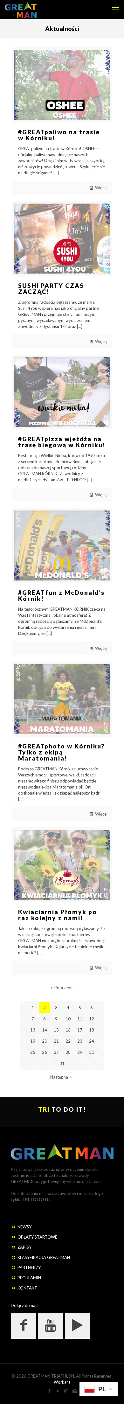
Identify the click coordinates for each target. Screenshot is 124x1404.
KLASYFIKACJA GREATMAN (43, 1257)
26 (44, 1052)
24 (91, 1041)
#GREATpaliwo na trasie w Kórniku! (59, 135)
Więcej (101, 187)
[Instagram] (66, 1391)
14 (44, 1029)
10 (68, 1018)
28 (68, 1052)
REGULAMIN (29, 1277)
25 (32, 1052)
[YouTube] (57, 1391)
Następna (59, 1077)
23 (79, 1041)
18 (91, 1029)
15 (56, 1029)
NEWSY (24, 1226)
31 (62, 1063)
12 (91, 1018)
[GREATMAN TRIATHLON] (21, 9)
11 (79, 1018)
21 (56, 1041)
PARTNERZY (29, 1267)
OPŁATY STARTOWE (37, 1237)
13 (32, 1029)
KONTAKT (27, 1287)
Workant (62, 1382)
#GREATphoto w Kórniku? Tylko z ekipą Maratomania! (61, 752)
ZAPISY (24, 1247)
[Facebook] (49, 1391)
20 (44, 1041)
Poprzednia (64, 987)
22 (68, 1041)
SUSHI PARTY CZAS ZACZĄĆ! (51, 288)
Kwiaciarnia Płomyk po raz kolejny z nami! (57, 914)
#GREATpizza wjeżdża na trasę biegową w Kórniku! (62, 441)
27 (56, 1052)
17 (79, 1029)
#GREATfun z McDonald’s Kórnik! (61, 595)
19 (32, 1041)
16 (68, 1029)
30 (91, 1052)
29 (79, 1052)
